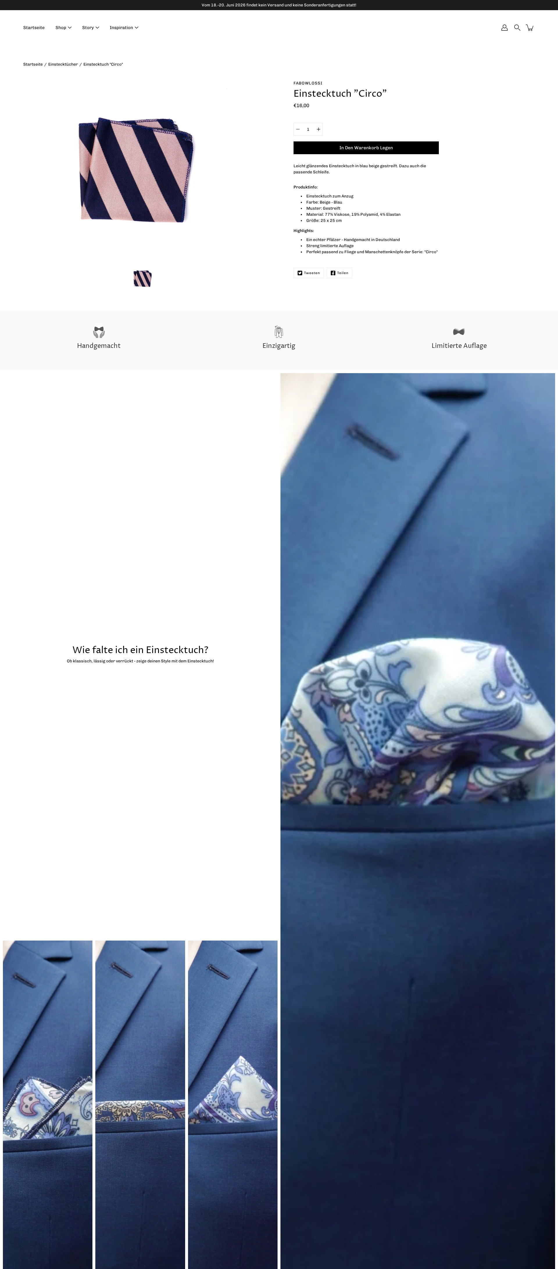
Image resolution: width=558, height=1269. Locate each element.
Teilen (342, 273)
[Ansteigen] (318, 129)
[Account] (504, 27)
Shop (61, 27)
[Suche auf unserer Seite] (517, 27)
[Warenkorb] (530, 27)
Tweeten (312, 273)
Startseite (34, 27)
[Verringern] (298, 129)
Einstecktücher (63, 64)
